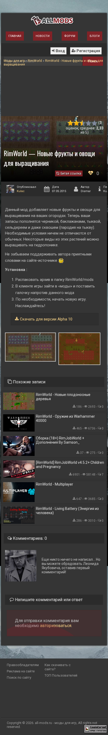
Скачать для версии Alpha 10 (46, 319)
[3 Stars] (82, 123)
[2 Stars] (76, 123)
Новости (43, 36)
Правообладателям (23, 665)
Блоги (95, 36)
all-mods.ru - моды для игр (56, 723)
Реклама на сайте (21, 671)
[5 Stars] (94, 123)
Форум (69, 36)
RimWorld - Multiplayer (54, 484)
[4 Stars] (88, 123)
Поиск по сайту (19, 677)
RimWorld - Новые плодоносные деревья (63, 397)
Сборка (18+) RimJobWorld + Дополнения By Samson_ (60, 440)
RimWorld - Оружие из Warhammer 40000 (65, 418)
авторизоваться (55, 625)
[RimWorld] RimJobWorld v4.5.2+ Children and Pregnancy (70, 464)
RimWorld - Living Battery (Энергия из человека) (67, 511)
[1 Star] (70, 123)
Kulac (21, 191)
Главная (14, 36)
